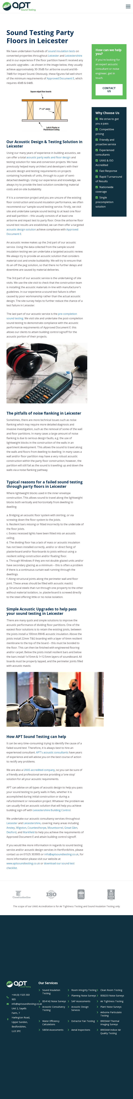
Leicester (53, 55)
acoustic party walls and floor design (48, 157)
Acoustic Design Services (80, 1008)
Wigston (21, 827)
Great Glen (70, 827)
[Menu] (128, 6)
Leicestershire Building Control (52, 810)
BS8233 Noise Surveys (112, 995)
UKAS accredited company (39, 770)
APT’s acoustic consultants (52, 752)
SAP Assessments (80, 1001)
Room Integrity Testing (84, 990)
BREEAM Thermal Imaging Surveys (109, 1022)
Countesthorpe (37, 827)
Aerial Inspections (80, 1029)
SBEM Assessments (52, 1029)
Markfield (28, 832)
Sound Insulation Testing (51, 991)
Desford (11, 832)
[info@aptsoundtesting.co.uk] (9, 1004)
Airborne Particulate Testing (111, 1014)
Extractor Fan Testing (83, 1021)
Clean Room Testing (111, 990)
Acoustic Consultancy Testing (53, 1008)
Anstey (10, 827)
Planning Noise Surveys (83, 995)
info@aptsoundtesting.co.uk (61, 854)
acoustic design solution (21, 229)
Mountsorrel (55, 827)
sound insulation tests (61, 51)
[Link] (19, 6)
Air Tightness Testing (111, 1001)
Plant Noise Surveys (110, 1006)
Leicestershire (73, 55)
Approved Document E (60, 78)
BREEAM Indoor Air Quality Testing (110, 1031)
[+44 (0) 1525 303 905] (9, 997)
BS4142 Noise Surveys (54, 1001)
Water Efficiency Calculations (50, 1022)
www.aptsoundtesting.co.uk (23, 863)
